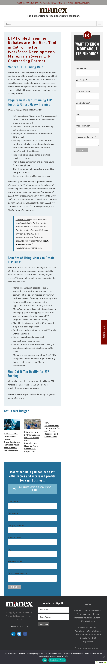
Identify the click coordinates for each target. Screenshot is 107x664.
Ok (45, 660)
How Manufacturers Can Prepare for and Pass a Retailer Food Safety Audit (52, 429)
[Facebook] (25, 634)
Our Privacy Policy (57, 660)
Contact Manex (23, 219)
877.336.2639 (43, 2)
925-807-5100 (27, 2)
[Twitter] (19, 634)
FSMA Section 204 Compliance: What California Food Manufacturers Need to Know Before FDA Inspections (32, 442)
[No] (103, 657)
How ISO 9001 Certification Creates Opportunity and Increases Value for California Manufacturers (12, 442)
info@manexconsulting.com (77, 2)
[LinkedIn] (13, 634)
